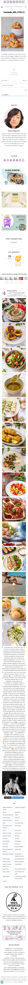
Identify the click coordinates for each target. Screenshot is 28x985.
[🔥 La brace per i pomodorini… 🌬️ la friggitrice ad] (14, 484)
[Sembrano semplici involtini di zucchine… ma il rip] (14, 410)
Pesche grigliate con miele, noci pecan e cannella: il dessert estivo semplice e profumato (14, 954)
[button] (2, 7)
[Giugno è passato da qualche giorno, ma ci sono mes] (14, 783)
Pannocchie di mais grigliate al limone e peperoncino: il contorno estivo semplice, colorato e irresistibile (14, 963)
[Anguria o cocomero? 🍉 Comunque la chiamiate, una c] (14, 708)
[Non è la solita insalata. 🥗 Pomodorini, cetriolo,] (14, 360)
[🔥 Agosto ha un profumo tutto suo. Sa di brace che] (14, 534)
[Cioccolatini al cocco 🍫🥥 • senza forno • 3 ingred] (14, 733)
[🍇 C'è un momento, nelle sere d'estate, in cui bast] (14, 509)
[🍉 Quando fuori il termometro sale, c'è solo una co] (14, 659)
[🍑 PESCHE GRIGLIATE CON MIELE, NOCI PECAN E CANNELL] (14, 335)
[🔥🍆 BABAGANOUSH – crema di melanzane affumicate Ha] (14, 310)
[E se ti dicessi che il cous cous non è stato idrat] (14, 684)
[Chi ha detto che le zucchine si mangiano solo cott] (14, 634)
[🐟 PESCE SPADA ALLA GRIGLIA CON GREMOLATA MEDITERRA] (14, 460)
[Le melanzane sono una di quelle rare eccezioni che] (14, 559)
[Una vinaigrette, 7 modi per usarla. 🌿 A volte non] (14, 385)
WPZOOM (21, 982)
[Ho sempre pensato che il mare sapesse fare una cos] (14, 584)
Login (25, 80)
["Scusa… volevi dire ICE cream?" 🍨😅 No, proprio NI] (14, 609)
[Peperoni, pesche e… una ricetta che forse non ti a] (14, 758)
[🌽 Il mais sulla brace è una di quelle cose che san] (14, 435)
